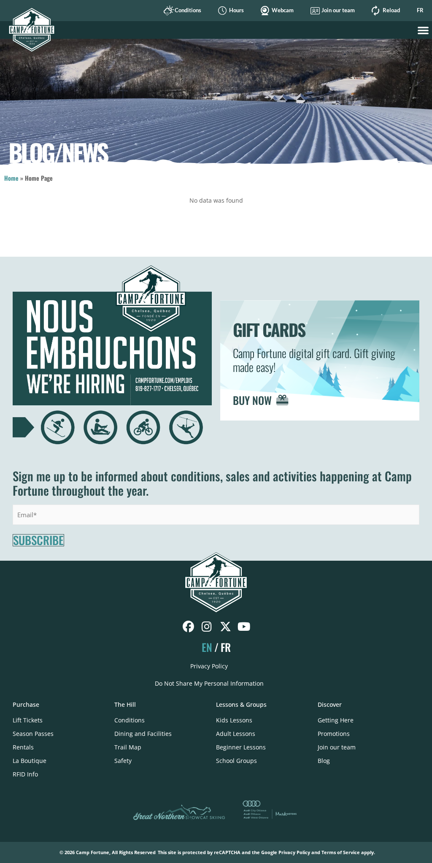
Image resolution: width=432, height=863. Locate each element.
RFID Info (25, 774)
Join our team (338, 10)
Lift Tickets (28, 720)
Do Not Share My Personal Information (209, 683)
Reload (391, 10)
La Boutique (29, 761)
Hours (236, 10)
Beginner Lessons (241, 747)
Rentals (23, 747)
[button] (423, 30)
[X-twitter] (225, 626)
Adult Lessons (235, 734)
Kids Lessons (234, 720)
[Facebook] (188, 626)
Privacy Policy (209, 666)
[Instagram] (207, 626)
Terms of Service (340, 852)
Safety (123, 761)
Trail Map (127, 747)
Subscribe (38, 540)
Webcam (283, 10)
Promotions (334, 734)
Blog (324, 761)
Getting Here (336, 720)
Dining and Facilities (143, 734)
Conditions (188, 10)
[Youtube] (244, 626)
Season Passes (33, 734)
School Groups (236, 761)
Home (11, 178)
